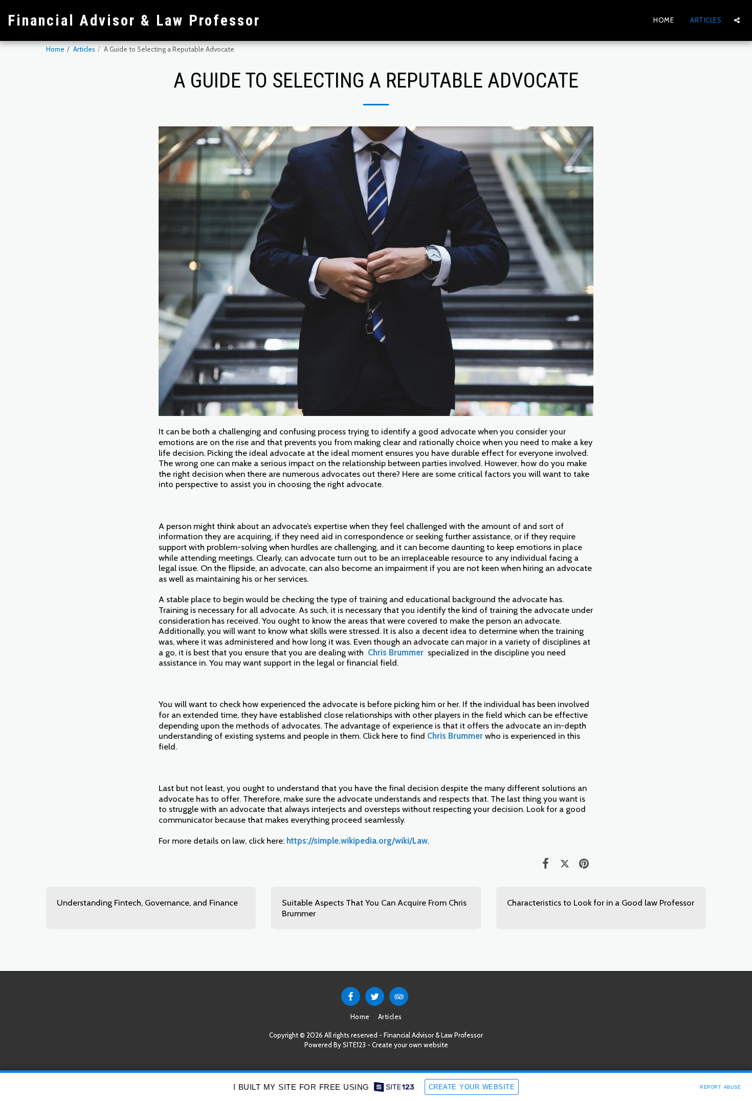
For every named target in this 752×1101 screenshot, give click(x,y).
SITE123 (354, 1045)
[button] (737, 20)
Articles (84, 49)
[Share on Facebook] (545, 863)
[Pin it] (583, 863)
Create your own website (410, 1045)
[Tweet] (564, 863)
